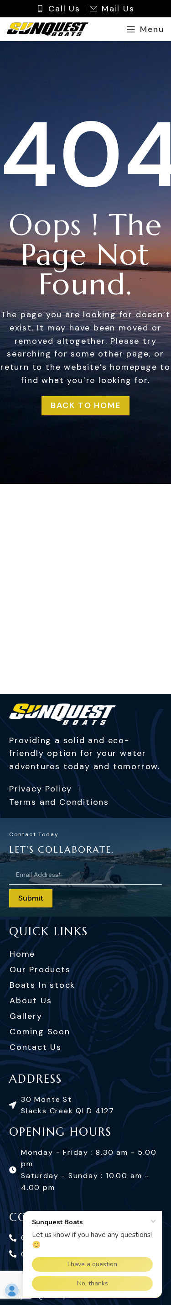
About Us (31, 1000)
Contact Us (36, 1047)
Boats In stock (42, 985)
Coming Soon (40, 1031)
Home (22, 954)
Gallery (26, 1016)
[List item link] (85, 1105)
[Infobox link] (58, 9)
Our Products (40, 969)
